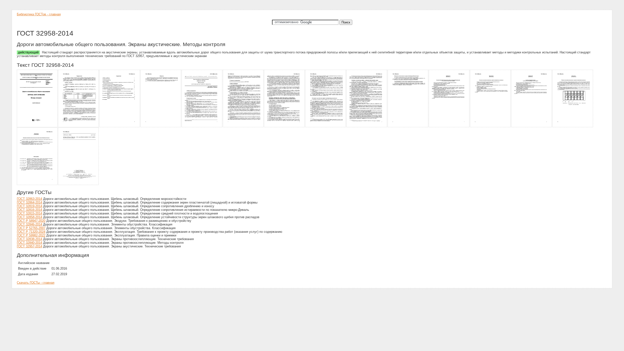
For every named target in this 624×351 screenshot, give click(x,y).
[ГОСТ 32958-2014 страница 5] (202, 126)
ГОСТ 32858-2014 (29, 217)
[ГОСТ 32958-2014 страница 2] (78, 126)
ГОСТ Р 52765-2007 (31, 228)
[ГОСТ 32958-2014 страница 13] (531, 126)
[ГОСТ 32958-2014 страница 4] (161, 126)
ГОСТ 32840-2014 (29, 242)
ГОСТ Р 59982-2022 (31, 235)
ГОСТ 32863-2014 (29, 199)
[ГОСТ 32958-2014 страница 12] (490, 126)
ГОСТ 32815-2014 (29, 213)
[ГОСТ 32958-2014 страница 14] (573, 126)
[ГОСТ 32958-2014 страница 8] (325, 126)
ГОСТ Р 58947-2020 (31, 221)
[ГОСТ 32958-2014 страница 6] (243, 126)
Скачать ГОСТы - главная (35, 282)
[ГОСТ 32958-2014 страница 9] (367, 126)
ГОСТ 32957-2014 (29, 246)
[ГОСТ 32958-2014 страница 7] (284, 126)
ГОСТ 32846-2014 (29, 224)
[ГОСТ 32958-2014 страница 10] (408, 126)
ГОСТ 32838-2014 (29, 239)
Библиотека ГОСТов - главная (39, 14)
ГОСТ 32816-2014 (29, 210)
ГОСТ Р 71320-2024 (31, 232)
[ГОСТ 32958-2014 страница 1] (37, 126)
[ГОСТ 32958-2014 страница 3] (119, 126)
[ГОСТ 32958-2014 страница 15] (37, 184)
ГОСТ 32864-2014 (29, 202)
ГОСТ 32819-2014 (29, 206)
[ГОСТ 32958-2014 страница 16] (78, 184)
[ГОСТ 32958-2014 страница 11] (449, 126)
